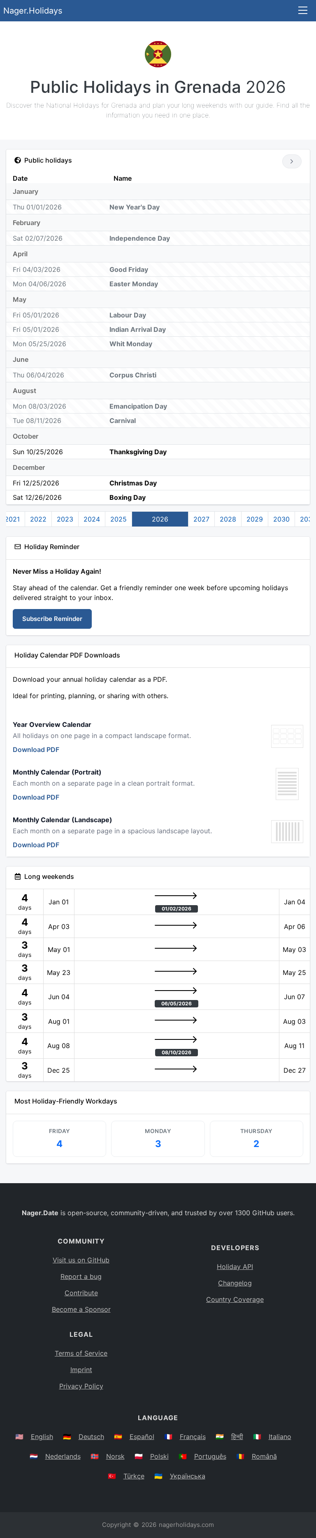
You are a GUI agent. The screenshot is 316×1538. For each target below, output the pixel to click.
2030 (281, 519)
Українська (187, 1476)
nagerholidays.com (186, 1525)
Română (264, 1456)
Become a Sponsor (81, 1309)
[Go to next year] (292, 161)
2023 (65, 519)
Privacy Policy (81, 1386)
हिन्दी (237, 1436)
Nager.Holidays (32, 11)
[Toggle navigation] (302, 11)
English (42, 1436)
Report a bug (81, 1276)
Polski (159, 1456)
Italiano (280, 1436)
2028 (228, 519)
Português (210, 1456)
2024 (92, 519)
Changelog (235, 1283)
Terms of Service (81, 1353)
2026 (160, 519)
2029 (254, 519)
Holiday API (235, 1266)
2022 (38, 519)
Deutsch (91, 1436)
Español (142, 1436)
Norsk (115, 1456)
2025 (118, 519)
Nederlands (63, 1456)
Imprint (81, 1370)
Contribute (81, 1293)
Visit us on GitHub (81, 1260)
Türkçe (133, 1476)
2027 (201, 519)
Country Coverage (235, 1299)
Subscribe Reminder (52, 619)
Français (193, 1436)
